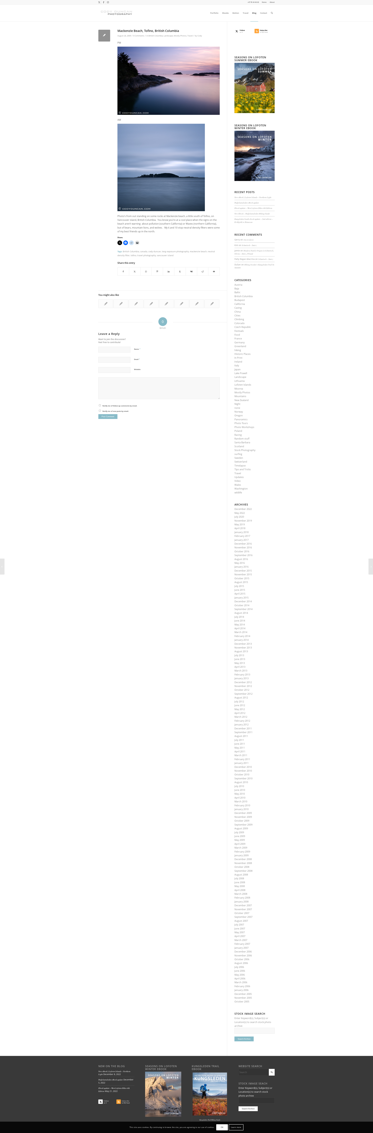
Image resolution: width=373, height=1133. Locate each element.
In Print (238, 357)
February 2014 (242, 636)
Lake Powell (240, 373)
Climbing (239, 319)
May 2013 (239, 663)
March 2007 (240, 940)
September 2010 (243, 778)
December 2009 (243, 813)
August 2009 (241, 828)
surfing (238, 454)
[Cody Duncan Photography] (116, 13)
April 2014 (239, 628)
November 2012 (243, 686)
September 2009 (243, 824)
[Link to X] (99, 2)
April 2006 (239, 978)
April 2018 (239, 528)
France (238, 338)
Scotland (239, 446)
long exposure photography (175, 251)
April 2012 (239, 713)
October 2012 (241, 689)
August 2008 (241, 874)
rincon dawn (248, 239)
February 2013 (242, 674)
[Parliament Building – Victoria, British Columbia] (2, 567)
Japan (237, 369)
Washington (241, 488)
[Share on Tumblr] (180, 271)
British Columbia (155, 35)
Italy (236, 365)
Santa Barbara (242, 442)
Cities (237, 315)
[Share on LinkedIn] (168, 271)
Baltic (237, 292)
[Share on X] (134, 271)
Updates (239, 477)
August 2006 (241, 963)
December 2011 (243, 728)
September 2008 (243, 870)
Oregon (238, 415)
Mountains (240, 396)
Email (137, 359)
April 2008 (239, 890)
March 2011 (240, 755)
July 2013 (239, 655)
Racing (238, 434)
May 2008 (239, 886)
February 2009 (242, 851)
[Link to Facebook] (103, 2)
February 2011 (242, 759)
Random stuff (241, 438)
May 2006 (239, 974)
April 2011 (239, 751)
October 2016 (241, 551)
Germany (239, 342)
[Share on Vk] (191, 271)
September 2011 (243, 732)
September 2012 (243, 693)
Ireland (238, 361)
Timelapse (240, 465)
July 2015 (239, 586)
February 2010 (242, 805)
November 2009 (243, 817)
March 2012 (240, 716)
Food (237, 334)
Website (137, 369)
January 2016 (241, 566)
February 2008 (242, 897)
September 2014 (243, 609)
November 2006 (243, 955)
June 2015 (239, 589)
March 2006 (240, 982)
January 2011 (241, 763)
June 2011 (239, 743)
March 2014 (240, 632)
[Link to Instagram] (108, 2)
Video (237, 480)
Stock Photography (244, 450)
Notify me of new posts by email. (115, 411)
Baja (236, 288)
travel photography (146, 255)
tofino (133, 255)
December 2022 (243, 509)
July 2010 (239, 786)
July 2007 (239, 924)
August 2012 (241, 697)
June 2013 (239, 659)
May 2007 (239, 932)
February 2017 (242, 536)
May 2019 (239, 524)
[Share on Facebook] (123, 271)
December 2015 (243, 570)
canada (143, 251)
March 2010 (240, 801)
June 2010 (239, 790)
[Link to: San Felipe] (121, 303)
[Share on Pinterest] (157, 271)
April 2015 (239, 593)
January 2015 (241, 597)
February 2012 (242, 720)
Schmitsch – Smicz (249, 245)
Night (237, 404)
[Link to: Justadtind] (196, 303)
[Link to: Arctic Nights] (151, 303)
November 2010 (243, 770)
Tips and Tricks (242, 469)
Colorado (239, 323)
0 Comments (138, 35)
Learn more (236, 1127)
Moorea (238, 388)
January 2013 (241, 678)
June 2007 (239, 928)
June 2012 (239, 705)
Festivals (239, 331)
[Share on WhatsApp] (146, 271)
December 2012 (243, 682)
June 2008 (239, 882)
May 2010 (239, 793)
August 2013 (241, 651)
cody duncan (154, 251)
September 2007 (243, 916)
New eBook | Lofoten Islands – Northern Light (252, 197)
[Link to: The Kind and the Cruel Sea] (181, 303)
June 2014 (239, 620)
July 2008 (239, 878)
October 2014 (241, 605)
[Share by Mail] (214, 271)
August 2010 (241, 782)
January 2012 (241, 724)
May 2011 (239, 747)
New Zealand (241, 400)
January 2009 (241, 855)
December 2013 (243, 643)
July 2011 (239, 740)
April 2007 (239, 936)
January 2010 (241, 809)
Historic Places (242, 354)
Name (137, 349)
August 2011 (241, 736)
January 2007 (241, 947)
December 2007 (243, 905)
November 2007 (243, 909)
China (237, 311)
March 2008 (240, 893)
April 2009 (239, 843)
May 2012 (239, 709)
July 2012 (239, 701)
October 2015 (241, 578)
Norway (238, 411)
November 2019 (243, 520)
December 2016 (243, 543)
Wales (237, 484)
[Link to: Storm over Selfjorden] (136, 303)
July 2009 (239, 832)
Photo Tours (241, 423)
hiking (237, 350)
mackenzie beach (198, 251)
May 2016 (239, 563)
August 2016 (241, 559)
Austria (238, 284)
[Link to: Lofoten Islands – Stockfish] (212, 303)
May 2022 (239, 513)
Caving (238, 307)
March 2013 (240, 670)
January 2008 (241, 901)
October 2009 (241, 820)
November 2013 (243, 647)
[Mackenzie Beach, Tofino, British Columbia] (104, 36)
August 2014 (241, 613)
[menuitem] (264, 2)
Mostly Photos (180, 35)
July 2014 (239, 616)
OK (222, 1127)
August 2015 (241, 582)
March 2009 (240, 847)
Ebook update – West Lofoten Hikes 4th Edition (253, 208)
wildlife (238, 492)
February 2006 (242, 986)
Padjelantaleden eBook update (246, 202)
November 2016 (243, 547)
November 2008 (243, 863)
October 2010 (241, 774)
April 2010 (239, 797)
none (237, 407)
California (239, 304)
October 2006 (241, 959)
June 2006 (239, 970)
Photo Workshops (244, 427)
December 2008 (243, 859)
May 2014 (239, 624)
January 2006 (241, 990)
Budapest (239, 300)
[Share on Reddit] (202, 271)
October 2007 (241, 913)
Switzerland (240, 461)
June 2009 (239, 836)
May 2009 (239, 840)
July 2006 (239, 967)
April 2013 (239, 666)
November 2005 (243, 997)
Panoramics (241, 419)
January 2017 (241, 540)
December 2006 (243, 951)
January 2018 (241, 532)
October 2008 (241, 867)
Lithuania (239, 381)
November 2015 (243, 574)
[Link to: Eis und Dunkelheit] (105, 303)
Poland (238, 431)
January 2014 (241, 639)
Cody (199, 35)
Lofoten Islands (242, 384)
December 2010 (243, 767)
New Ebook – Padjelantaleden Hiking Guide (252, 213)
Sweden (238, 457)
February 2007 (242, 943)
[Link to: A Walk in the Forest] (166, 303)
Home (264, 2)
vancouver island (165, 255)
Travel (190, 35)
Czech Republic (242, 327)
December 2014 (243, 601)
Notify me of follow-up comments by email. (119, 406)
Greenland (240, 346)
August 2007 (241, 920)
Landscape (168, 35)
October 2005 (241, 1001)
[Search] (272, 13)
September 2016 (243, 555)
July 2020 (239, 516)
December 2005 (243, 994)
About (272, 2)
